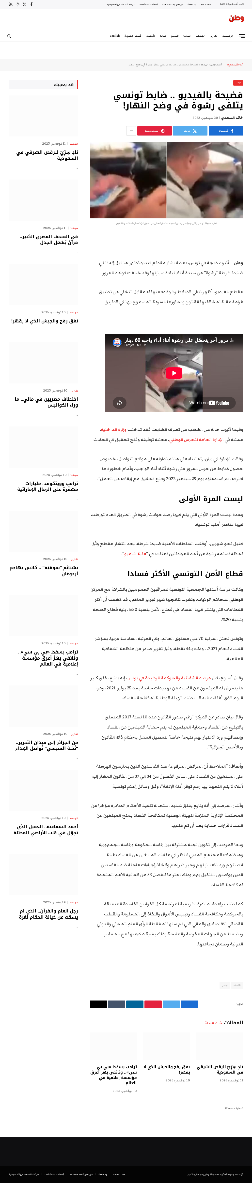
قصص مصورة (133, 36)
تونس (224, 985)
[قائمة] (242, 36)
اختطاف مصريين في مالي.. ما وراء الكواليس (46, 402)
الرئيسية (227, 36)
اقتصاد (150, 36)
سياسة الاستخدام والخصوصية (121, 4)
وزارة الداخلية (113, 429)
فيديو (175, 36)
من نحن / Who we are (172, 4)
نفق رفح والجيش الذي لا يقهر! (166, 1069)
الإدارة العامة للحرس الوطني (197, 439)
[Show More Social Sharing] (131, 131)
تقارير (214, 36)
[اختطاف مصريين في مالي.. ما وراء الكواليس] (43, 362)
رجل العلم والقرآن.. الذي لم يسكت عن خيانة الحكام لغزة (48, 914)
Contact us (205, 4)
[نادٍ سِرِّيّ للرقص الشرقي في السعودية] (219, 1046)
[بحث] (9, 36)
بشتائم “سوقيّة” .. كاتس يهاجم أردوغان (44, 571)
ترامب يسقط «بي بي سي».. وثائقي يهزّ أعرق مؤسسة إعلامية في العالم (113, 1075)
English (115, 36)
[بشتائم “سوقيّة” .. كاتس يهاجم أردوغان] (43, 531)
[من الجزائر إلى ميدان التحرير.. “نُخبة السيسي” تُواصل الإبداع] (43, 706)
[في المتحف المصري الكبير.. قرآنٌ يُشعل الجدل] (43, 200)
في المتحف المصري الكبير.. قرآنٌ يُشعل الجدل (49, 240)
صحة (162, 36)
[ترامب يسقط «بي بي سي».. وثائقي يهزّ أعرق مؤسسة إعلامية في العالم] (113, 1046)
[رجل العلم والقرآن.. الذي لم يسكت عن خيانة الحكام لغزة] (43, 874)
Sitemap (191, 4)
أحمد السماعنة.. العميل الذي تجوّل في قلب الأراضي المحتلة (46, 830)
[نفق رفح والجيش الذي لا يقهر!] (166, 1046)
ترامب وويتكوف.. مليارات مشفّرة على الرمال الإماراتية (47, 487)
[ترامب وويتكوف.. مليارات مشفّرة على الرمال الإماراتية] (43, 447)
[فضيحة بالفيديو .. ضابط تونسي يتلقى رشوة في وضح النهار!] (166, 180)
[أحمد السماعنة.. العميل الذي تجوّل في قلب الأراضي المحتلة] (43, 790)
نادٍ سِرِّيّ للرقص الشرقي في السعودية (220, 1069)
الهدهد (200, 36)
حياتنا (187, 36)
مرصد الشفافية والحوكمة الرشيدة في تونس (169, 678)
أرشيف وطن (216, 65)
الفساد (237, 985)
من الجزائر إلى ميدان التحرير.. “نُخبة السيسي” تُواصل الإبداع (46, 746)
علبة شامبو (135, 553)
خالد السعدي (232, 118)
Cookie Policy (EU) (148, 4)
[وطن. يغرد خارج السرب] (236, 19)
